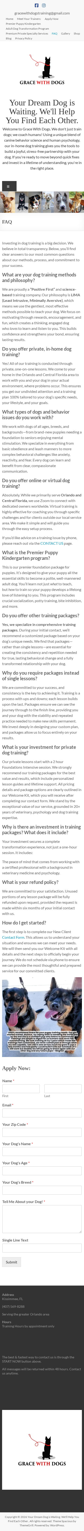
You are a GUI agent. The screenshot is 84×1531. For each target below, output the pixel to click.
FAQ (54, 33)
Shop (77, 33)
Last (47, 1096)
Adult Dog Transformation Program (27, 28)
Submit (11, 1262)
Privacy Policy (23, 38)
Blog (8, 38)
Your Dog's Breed (17, 1182)
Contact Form (13, 937)
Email (7, 1105)
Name (8, 1080)
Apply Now (51, 18)
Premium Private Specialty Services (27, 33)
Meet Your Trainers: (29, 18)
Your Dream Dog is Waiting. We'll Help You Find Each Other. (42, 111)
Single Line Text (15, 1240)
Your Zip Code (15, 1124)
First (5, 1096)
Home (9, 18)
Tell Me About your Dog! (23, 1201)
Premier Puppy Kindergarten (23, 23)
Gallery (65, 33)
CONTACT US (51, 543)
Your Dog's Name (17, 1143)
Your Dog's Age (16, 1163)
